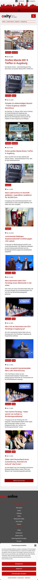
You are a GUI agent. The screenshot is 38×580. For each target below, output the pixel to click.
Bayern (14, 95)
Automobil (15, 52)
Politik (13, 273)
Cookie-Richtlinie (12, 577)
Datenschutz (20, 577)
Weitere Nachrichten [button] (19, 480)
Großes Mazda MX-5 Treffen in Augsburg (16, 62)
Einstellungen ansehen (19, 573)
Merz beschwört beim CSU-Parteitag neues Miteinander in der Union (18, 283)
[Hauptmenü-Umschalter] (19, 10)
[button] (35, 545)
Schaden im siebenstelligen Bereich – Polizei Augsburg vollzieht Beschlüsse (18, 105)
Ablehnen (19, 569)
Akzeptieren (19, 564)
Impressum (27, 577)
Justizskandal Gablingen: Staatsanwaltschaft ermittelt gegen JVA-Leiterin (18, 238)
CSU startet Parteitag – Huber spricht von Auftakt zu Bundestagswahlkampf (16, 414)
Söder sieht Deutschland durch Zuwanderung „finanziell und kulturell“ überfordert (17, 461)
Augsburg (8, 52)
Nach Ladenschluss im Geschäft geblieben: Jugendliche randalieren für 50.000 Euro (18, 195)
